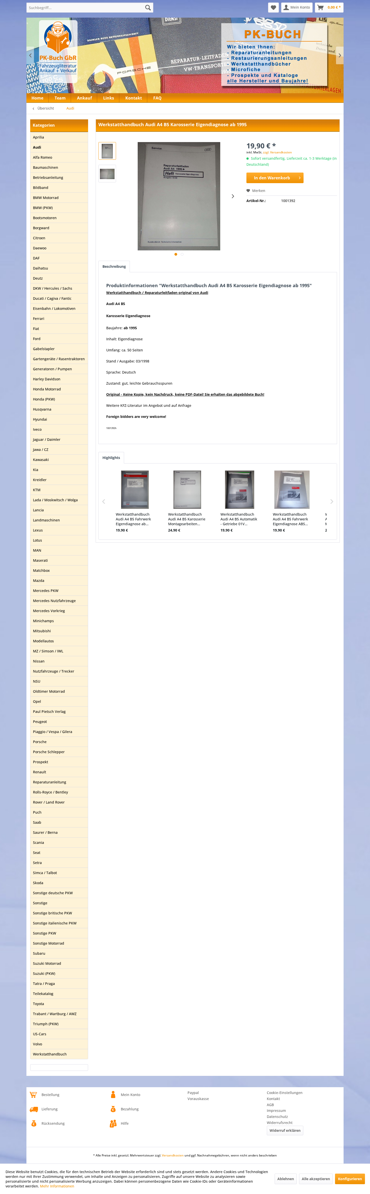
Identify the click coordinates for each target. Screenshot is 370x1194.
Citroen (39, 238)
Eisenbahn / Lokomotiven (54, 308)
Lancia (38, 510)
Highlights (111, 457)
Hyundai (40, 419)
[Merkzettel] (273, 8)
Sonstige (40, 903)
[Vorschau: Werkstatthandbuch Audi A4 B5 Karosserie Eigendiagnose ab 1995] (107, 151)
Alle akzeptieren (316, 1178)
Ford (37, 338)
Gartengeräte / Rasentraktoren (59, 358)
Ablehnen (285, 1178)
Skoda (38, 882)
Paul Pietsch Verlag (49, 711)
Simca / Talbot (45, 872)
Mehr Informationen (57, 1186)
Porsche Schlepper (49, 751)
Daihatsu (40, 268)
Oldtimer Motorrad (49, 691)
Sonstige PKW (44, 933)
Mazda (38, 580)
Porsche (40, 741)
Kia (35, 469)
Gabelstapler (44, 348)
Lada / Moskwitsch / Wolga (55, 500)
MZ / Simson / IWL (48, 651)
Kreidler (40, 479)
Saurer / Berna (45, 832)
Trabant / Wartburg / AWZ (55, 1013)
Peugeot (40, 721)
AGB (270, 1104)
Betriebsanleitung (48, 177)
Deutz (38, 278)
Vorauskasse (198, 1098)
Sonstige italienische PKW (55, 923)
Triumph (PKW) (45, 1023)
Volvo (37, 1044)
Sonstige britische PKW (52, 913)
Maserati (40, 560)
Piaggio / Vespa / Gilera (52, 731)
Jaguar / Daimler (46, 439)
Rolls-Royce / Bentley (50, 792)
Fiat (36, 328)
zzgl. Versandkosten (277, 152)
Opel (37, 701)
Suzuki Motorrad (47, 963)
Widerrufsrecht (279, 1122)
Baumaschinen (45, 167)
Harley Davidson (46, 379)
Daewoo (39, 248)
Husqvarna (42, 409)
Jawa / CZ (40, 449)
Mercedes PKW (45, 590)
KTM (37, 489)
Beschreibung (114, 266)
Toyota (38, 1003)
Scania (38, 842)
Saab (37, 822)
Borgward (41, 227)
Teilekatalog (43, 993)
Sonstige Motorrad (48, 943)
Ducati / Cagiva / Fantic (52, 298)
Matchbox (41, 570)
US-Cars (39, 1034)
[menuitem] (89, 8)
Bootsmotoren (45, 217)
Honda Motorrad (47, 389)
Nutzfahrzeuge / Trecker (53, 671)
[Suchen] (148, 8)
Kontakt (273, 1098)
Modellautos (43, 641)
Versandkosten (173, 1155)
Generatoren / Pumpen (52, 369)
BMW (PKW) (43, 207)
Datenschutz (277, 1116)
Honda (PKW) (44, 399)
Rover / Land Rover (49, 802)
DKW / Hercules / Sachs (52, 288)
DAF (36, 258)
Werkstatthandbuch (50, 1054)
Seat (36, 852)
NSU (36, 681)
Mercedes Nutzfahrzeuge (54, 600)
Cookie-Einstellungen (285, 1092)
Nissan (39, 661)
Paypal (193, 1092)
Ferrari (38, 318)
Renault (39, 772)
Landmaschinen (46, 520)
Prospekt (40, 761)
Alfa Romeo (42, 157)
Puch (37, 812)
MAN (37, 550)
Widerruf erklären (285, 1130)
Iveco (37, 429)
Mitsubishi (42, 630)
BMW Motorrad (46, 197)
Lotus (37, 540)
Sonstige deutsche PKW (53, 892)
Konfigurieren (350, 1178)
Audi (37, 147)
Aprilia (38, 137)
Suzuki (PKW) (44, 973)
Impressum (276, 1110)
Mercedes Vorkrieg (49, 610)
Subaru (39, 953)
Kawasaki (41, 459)
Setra (37, 862)
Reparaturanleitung (49, 782)
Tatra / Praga (44, 983)
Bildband (40, 187)
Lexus (38, 530)
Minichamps (43, 620)
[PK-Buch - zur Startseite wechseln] (85, 51)
